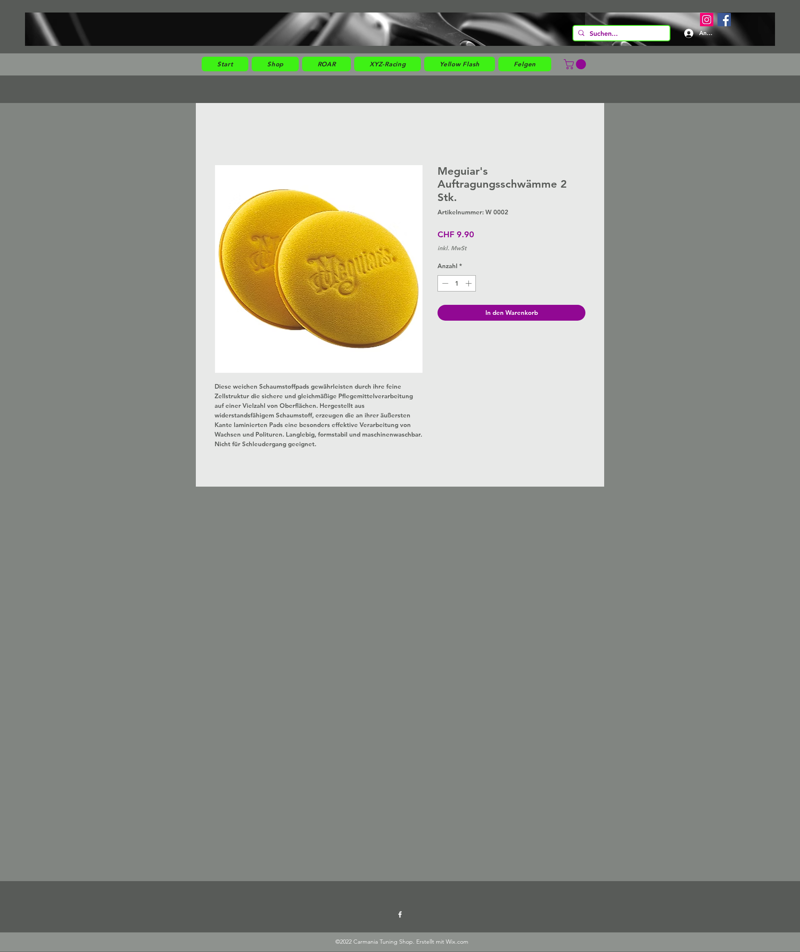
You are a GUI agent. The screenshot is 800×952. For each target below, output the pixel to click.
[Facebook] (724, 19)
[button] (275, 64)
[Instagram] (706, 19)
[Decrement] (444, 283)
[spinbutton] (457, 283)
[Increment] (469, 283)
